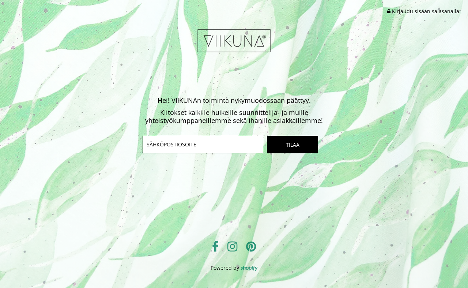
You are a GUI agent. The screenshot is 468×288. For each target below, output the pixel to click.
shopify (249, 268)
